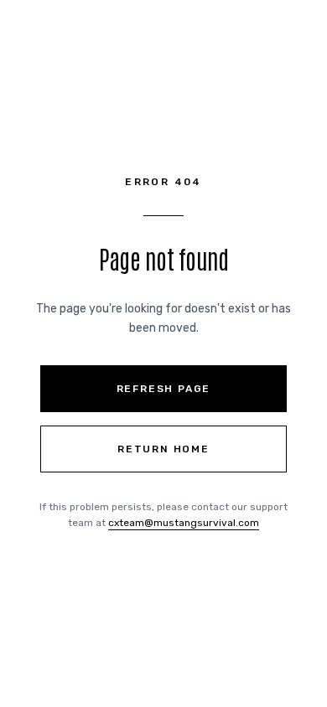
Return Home (163, 449)
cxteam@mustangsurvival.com (183, 523)
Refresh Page (164, 389)
